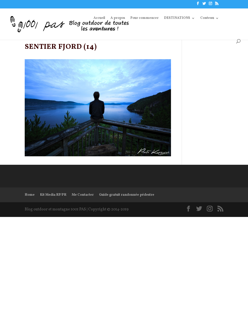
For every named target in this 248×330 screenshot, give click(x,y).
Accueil (99, 18)
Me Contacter (104, 30)
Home (30, 195)
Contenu (207, 18)
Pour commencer (144, 18)
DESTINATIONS (177, 18)
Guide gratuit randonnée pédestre (126, 195)
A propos (117, 18)
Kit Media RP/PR (53, 195)
